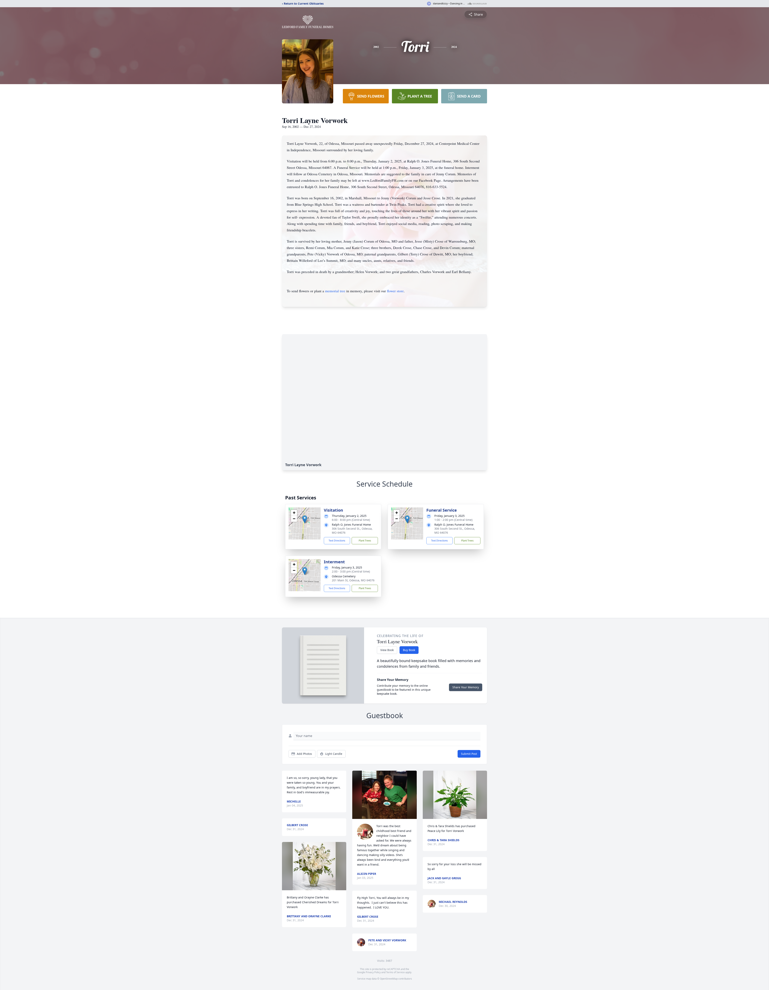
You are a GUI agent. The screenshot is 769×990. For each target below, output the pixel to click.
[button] (304, 519)
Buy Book (409, 650)
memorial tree (335, 290)
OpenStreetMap (389, 978)
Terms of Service (395, 972)
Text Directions (337, 540)
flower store (395, 290)
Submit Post (469, 754)
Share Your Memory (465, 687)
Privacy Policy (373, 972)
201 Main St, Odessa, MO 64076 (353, 580)
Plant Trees (365, 540)
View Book (387, 650)
